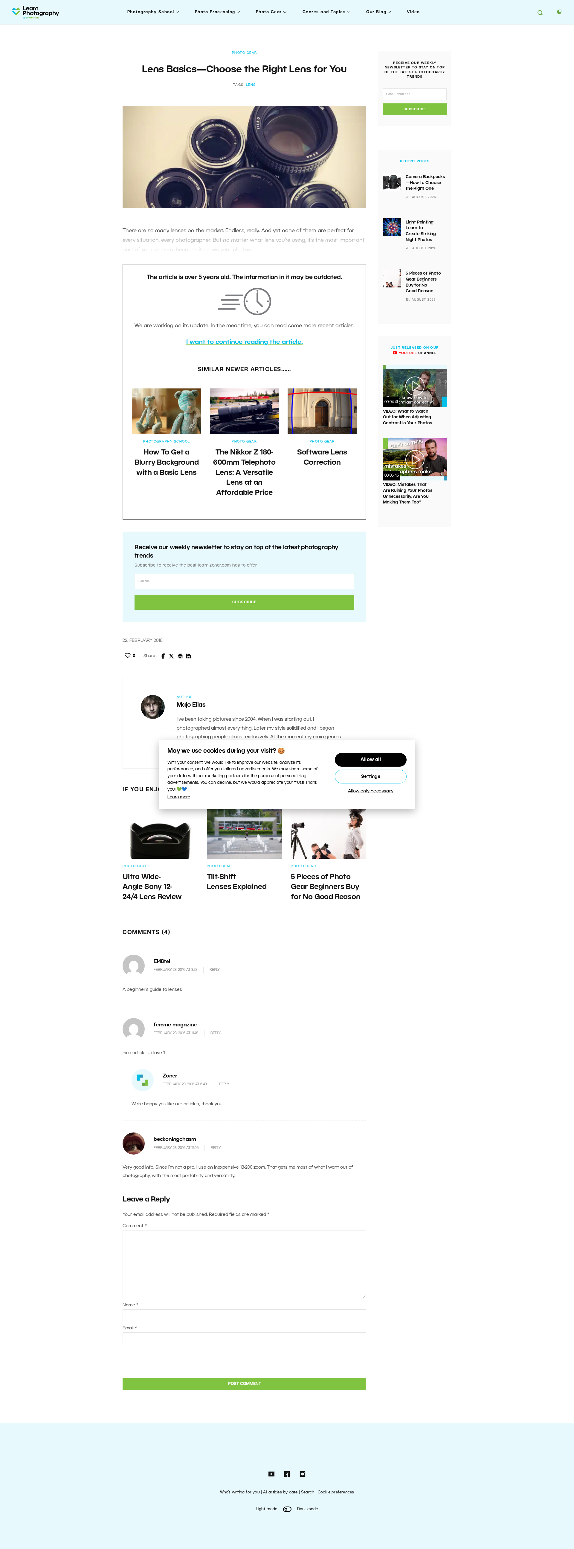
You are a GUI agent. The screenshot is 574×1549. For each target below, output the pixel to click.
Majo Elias (191, 705)
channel (416, 353)
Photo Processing (215, 12)
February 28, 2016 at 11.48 (176, 1033)
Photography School (150, 12)
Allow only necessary (370, 791)
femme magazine (175, 1025)
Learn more (178, 797)
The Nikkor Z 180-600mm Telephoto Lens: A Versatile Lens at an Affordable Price (244, 472)
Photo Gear (269, 12)
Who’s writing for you (240, 1492)
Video (413, 12)
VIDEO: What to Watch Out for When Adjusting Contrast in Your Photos (407, 417)
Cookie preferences (336, 1492)
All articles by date (280, 1492)
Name (130, 1305)
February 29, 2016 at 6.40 (185, 1084)
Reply (215, 969)
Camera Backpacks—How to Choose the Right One (425, 183)
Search (307, 1492)
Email (130, 1328)
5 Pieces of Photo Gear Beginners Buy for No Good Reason (325, 887)
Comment (135, 1226)
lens (251, 84)
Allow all (371, 760)
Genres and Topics (324, 12)
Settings (370, 776)
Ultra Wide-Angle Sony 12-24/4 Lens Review (152, 887)
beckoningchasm (175, 1139)
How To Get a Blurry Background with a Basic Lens (167, 462)
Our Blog (376, 12)
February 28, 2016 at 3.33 (175, 969)
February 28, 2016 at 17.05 (176, 1147)
